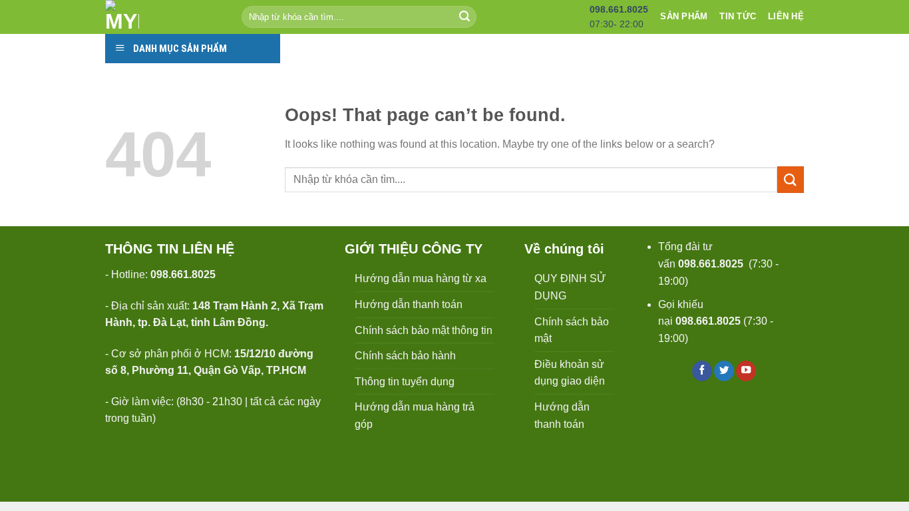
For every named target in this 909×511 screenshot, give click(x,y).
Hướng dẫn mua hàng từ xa (420, 278)
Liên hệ (786, 16)
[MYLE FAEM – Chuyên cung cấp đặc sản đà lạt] (163, 17)
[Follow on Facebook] (702, 371)
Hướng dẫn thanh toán (408, 304)
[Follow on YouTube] (746, 371)
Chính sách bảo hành (405, 355)
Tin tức (737, 16)
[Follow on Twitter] (724, 371)
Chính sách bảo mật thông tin (423, 330)
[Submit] (464, 17)
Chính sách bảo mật (571, 330)
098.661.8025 (710, 263)
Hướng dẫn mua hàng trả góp (414, 415)
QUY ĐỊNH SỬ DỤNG (570, 287)
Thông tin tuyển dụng (404, 381)
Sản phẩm (683, 16)
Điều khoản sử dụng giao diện (569, 373)
